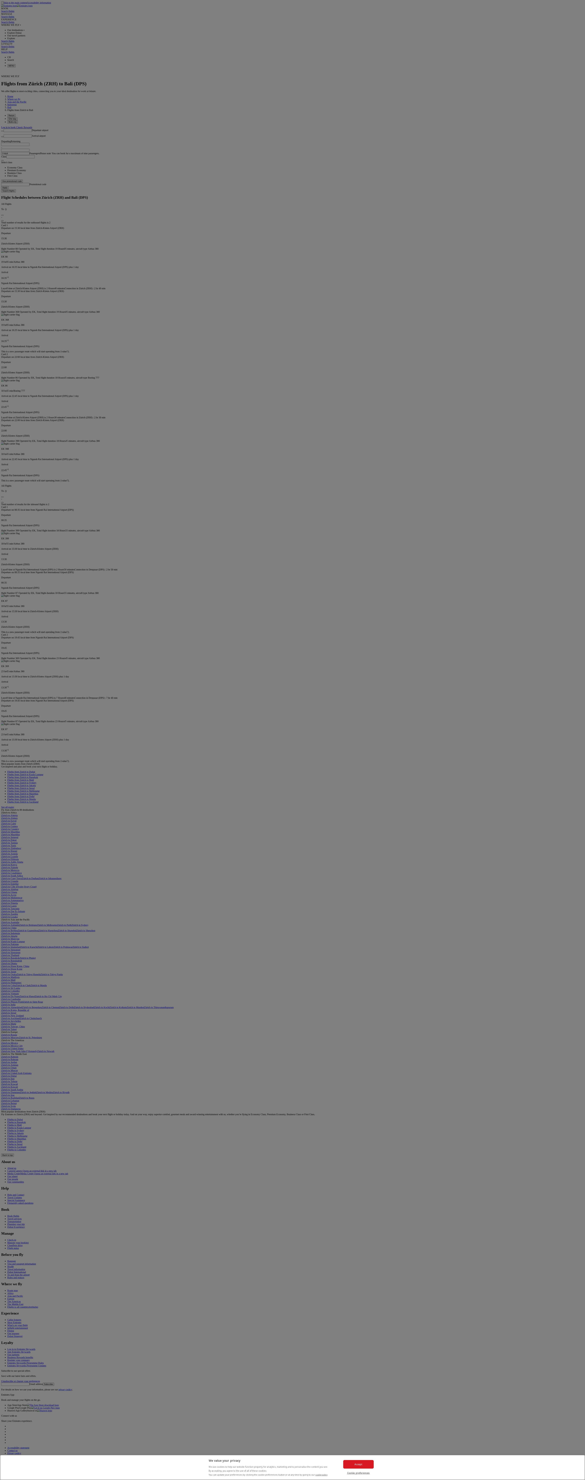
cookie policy (321, 1474)
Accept (358, 1464)
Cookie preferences (358, 1473)
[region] (292, 1467)
